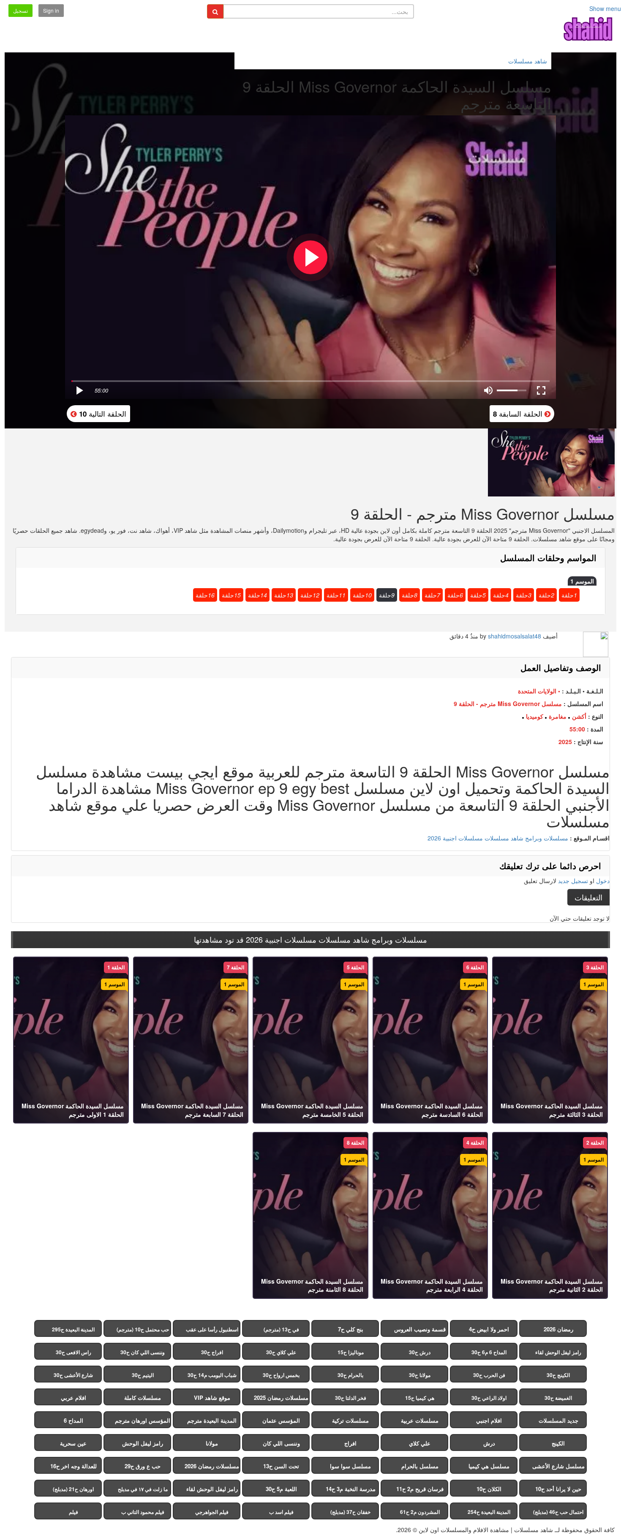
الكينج (558, 1443)
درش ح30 (419, 1352)
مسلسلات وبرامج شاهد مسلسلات (526, 838)
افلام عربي (73, 1397)
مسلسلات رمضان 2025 (281, 1397)
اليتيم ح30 (143, 1375)
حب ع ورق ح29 (143, 1466)
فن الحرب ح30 (489, 1375)
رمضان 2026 (558, 1329)
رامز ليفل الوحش (142, 1443)
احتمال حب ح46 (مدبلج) (558, 1512)
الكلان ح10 (489, 1489)
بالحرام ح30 (350, 1375)
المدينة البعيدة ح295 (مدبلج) (73, 1331)
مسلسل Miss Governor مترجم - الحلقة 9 (508, 703)
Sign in (51, 10)
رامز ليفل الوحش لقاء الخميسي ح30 (558, 1354)
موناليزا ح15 (351, 1352)
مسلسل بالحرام (420, 1466)
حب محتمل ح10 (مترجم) (143, 1329)
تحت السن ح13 (281, 1466)
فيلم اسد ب (281, 1512)
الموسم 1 (582, 581)
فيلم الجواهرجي (212, 1512)
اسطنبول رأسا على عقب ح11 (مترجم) (212, 1331)
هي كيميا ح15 (419, 1398)
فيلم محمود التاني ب (142, 1512)
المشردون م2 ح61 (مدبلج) (420, 1513)
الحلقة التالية (101, 413)
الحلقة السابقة (519, 413)
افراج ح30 (212, 1352)
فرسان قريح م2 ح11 (420, 1489)
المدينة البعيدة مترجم (212, 1420)
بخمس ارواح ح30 (281, 1375)
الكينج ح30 (558, 1375)
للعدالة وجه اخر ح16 (73, 1466)
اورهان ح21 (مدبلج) (73, 1489)
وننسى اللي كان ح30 (142, 1352)
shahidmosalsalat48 (514, 636)
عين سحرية (73, 1443)
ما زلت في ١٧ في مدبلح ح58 (143, 1491)
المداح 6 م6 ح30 (489, 1352)
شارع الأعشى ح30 (73, 1375)
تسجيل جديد (573, 880)
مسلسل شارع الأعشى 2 (558, 1468)
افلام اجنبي (489, 1420)
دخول (603, 880)
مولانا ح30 (419, 1375)
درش (489, 1443)
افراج (350, 1443)
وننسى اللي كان (281, 1443)
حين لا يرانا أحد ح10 (558, 1489)
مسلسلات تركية (350, 1420)
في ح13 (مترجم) (281, 1329)
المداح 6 (73, 1420)
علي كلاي (419, 1443)
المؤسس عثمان (281, 1420)
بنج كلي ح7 (350, 1329)
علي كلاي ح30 (281, 1352)
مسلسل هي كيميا (488, 1466)
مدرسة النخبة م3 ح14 (351, 1489)
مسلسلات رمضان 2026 (212, 1466)
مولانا (212, 1443)
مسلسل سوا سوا (350, 1466)
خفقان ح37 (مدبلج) (350, 1512)
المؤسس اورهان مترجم (142, 1420)
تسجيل (20, 10)
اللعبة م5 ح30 (281, 1489)
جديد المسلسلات (558, 1420)
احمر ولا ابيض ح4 (489, 1329)
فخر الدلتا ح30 (350, 1398)
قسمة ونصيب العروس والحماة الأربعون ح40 (420, 1331)
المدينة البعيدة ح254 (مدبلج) (489, 1513)
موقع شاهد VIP (212, 1397)
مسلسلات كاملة (142, 1397)
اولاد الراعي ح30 (489, 1398)
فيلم (73, 1512)
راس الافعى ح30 (73, 1352)
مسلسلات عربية (420, 1420)
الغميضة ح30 (558, 1398)
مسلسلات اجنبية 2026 (455, 838)
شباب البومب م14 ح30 (212, 1375)
